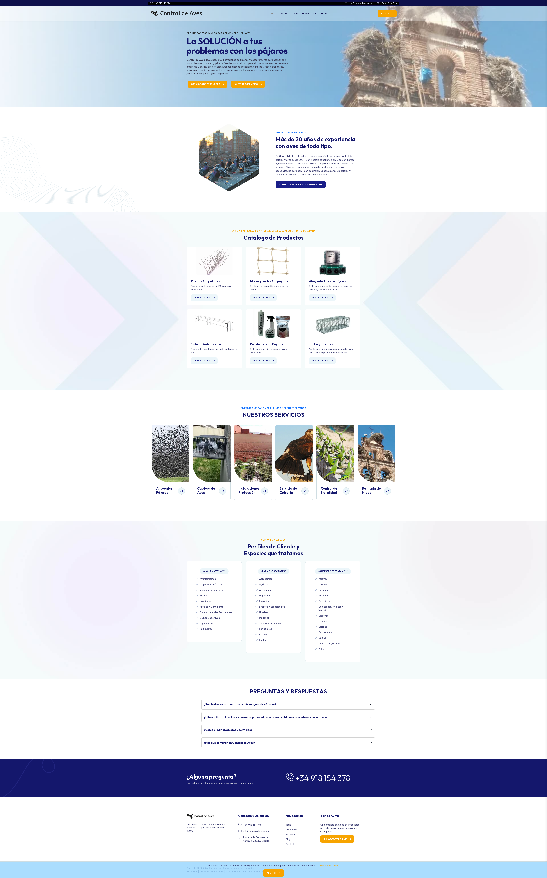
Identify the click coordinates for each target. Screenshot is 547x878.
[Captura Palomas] (212, 453)
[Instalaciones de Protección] (253, 453)
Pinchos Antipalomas (206, 281)
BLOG (324, 13)
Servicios (290, 834)
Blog (288, 839)
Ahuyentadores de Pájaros (328, 281)
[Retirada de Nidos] (376, 453)
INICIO (272, 13)
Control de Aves (180, 13)
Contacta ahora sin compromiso (298, 184)
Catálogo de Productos (205, 84)
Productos (291, 829)
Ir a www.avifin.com (335, 839)
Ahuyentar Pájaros (164, 490)
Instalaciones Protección (248, 490)
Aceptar (271, 873)
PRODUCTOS (288, 13)
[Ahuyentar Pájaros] (170, 453)
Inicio (288, 824)
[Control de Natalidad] (335, 453)
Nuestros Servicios (246, 84)
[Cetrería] (294, 453)
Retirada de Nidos (371, 490)
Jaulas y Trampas (321, 344)
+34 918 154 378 (162, 3)
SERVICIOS (308, 13)
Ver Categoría (202, 297)
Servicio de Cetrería (288, 490)
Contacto (387, 13)
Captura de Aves (206, 490)
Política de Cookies (329, 865)
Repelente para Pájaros (266, 344)
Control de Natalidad (329, 490)
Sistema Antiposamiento (208, 344)
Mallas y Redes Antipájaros (269, 281)
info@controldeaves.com (360, 3)
